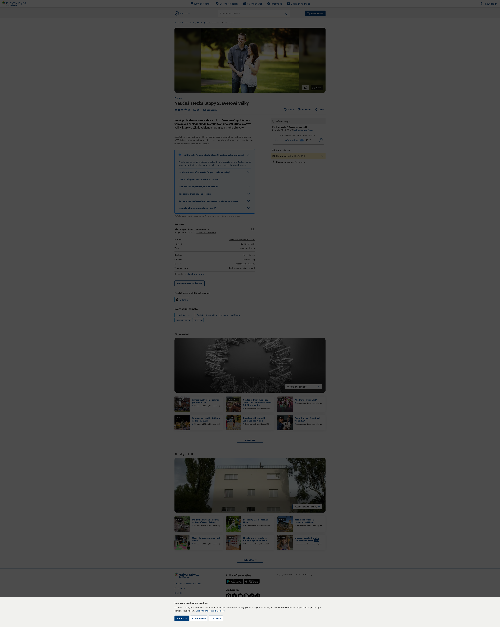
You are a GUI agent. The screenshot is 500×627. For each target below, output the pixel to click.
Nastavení (216, 618)
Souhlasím (182, 618)
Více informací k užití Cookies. (210, 610)
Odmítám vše (199, 618)
